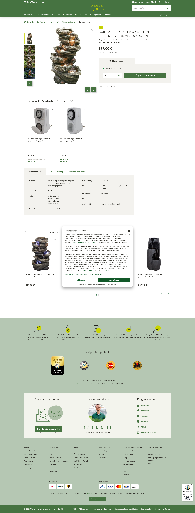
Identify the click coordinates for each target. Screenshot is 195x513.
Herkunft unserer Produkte (58, 461)
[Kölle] (135, 27)
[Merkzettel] (166, 14)
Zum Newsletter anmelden (48, 429)
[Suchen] (168, 8)
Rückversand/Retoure (156, 454)
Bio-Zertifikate (104, 454)
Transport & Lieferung (82, 458)
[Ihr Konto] (161, 14)
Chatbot (126, 471)
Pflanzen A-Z (128, 451)
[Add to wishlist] (54, 240)
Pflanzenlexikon (129, 454)
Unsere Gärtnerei (55, 458)
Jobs (160, 2)
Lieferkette (102, 458)
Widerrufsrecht (84, 509)
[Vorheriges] (87, 89)
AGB (75, 509)
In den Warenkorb (147, 75)
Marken (126, 475)
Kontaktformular (30, 451)
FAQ (149, 463)
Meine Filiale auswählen (35, 2)
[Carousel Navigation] (90, 89)
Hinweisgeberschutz (31, 468)
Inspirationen (128, 468)
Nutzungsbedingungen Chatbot (126, 509)
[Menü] (191, 485)
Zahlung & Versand (155, 451)
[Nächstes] (93, 89)
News (51, 454)
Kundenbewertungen (79, 384)
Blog (125, 458)
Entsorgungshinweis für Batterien (157, 459)
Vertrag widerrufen (97, 499)
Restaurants (28, 461)
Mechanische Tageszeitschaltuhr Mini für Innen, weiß (72, 140)
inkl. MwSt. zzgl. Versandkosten (108, 52)
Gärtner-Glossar (129, 464)
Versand (89, 493)
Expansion (53, 471)
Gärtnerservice (137, 2)
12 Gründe (52, 464)
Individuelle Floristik (81, 461)
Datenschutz (97, 509)
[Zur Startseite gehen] (97, 8)
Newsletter (28, 464)
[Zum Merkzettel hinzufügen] (92, 29)
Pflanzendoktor (129, 461)
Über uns (52, 451)
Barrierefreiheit (146, 509)
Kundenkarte (78, 468)
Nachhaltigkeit (151, 2)
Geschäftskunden (30, 454)
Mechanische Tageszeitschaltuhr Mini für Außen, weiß (40, 140)
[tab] (57, 171)
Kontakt (168, 2)
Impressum (108, 509)
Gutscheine (78, 464)
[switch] (187, 498)
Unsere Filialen (29, 458)
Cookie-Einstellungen (162, 509)
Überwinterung (79, 454)
